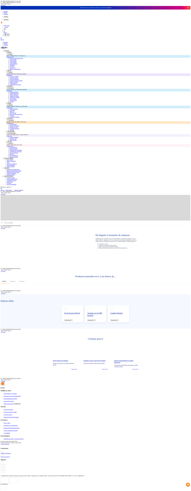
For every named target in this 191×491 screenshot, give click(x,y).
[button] (3, 5)
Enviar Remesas (13, 147)
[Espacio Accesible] (3, 489)
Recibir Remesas (13, 148)
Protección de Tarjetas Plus (16, 114)
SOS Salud (12, 110)
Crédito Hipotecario (14, 93)
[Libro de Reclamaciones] (13, 482)
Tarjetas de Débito (14, 78)
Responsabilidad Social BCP (10, 398)
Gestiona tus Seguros (14, 117)
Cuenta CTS (12, 67)
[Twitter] (95, 466)
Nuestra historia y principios (10, 393)
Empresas (6, 14)
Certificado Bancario (14, 128)
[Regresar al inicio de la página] (3, 384)
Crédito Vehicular (14, 94)
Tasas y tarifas (7, 423)
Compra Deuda (13, 83)
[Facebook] (95, 463)
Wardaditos (12, 65)
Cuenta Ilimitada (13, 63)
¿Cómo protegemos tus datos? (11, 430)
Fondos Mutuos (13, 124)
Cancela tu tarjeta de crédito (10, 412)
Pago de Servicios (14, 153)
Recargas (12, 154)
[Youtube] (95, 468)
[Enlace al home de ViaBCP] (1, 23)
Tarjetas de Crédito (14, 76)
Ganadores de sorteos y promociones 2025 (14, 439)
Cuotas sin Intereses (14, 79)
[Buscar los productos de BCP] (5, 29)
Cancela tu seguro (8, 414)
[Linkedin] (95, 471)
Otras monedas (13, 140)
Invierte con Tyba (14, 127)
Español (6, 16)
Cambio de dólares (14, 137)
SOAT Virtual (13, 113)
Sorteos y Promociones (15, 69)
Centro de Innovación (9, 401)
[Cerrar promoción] (188, 8)
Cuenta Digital (13, 59)
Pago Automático (14, 155)
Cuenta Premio (13, 61)
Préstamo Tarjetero (14, 82)
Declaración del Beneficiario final (11, 428)
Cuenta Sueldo (13, 62)
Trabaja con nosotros (9, 403)
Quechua (6, 19)
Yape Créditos (13, 98)
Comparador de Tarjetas (15, 84)
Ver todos (12, 66)
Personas (6, 11)
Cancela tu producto (8, 409)
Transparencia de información (11, 425)
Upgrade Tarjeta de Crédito (16, 80)
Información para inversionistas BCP (12, 396)
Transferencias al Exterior (16, 151)
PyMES (5, 12)
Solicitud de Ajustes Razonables (11, 417)
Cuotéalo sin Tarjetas (14, 97)
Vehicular (12, 111)
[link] (72, 313)
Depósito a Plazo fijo (14, 126)
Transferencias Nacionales (16, 150)
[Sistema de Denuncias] (5, 482)
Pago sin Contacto (14, 157)
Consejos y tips (13, 138)
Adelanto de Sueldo (14, 96)
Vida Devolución (14, 109)
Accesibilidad (7, 433)
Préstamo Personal (14, 92)
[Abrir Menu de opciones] (7, 34)
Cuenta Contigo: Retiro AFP (16, 58)
